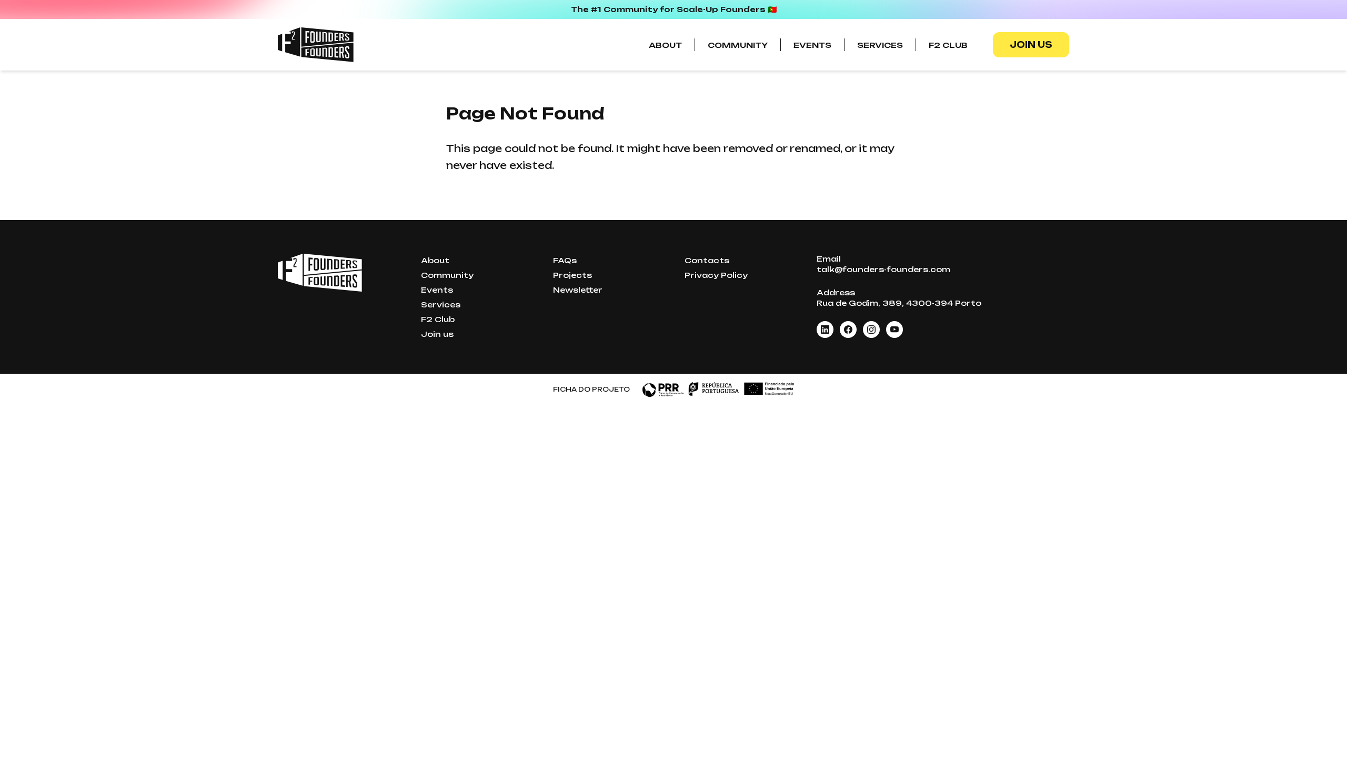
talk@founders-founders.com (883, 269)
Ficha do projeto (591, 389)
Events (812, 45)
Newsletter (577, 289)
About (665, 45)
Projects (572, 275)
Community (738, 45)
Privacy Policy (716, 275)
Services (880, 45)
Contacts (707, 260)
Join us (1031, 44)
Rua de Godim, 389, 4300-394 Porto (899, 302)
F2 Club (948, 45)
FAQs (565, 260)
